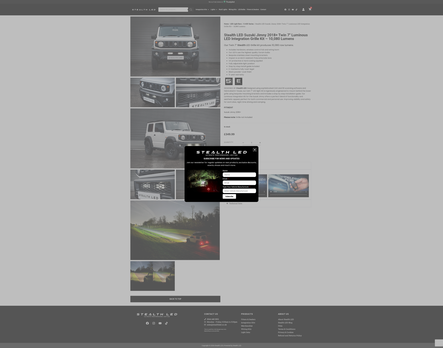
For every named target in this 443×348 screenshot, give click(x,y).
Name (225, 171)
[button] (254, 149)
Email (225, 179)
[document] (221, 174)
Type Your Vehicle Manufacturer (236, 187)
